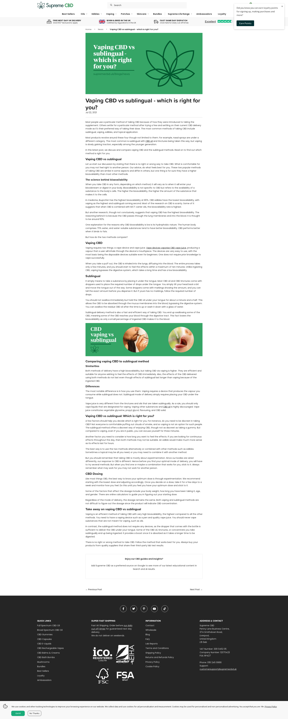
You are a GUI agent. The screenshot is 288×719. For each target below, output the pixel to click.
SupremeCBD (55, 5)
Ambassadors (204, 13)
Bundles (157, 13)
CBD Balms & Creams (48, 652)
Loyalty (222, 13)
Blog (148, 634)
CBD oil (149, 141)
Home (89, 29)
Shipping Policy (153, 652)
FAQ (148, 639)
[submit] (111, 5)
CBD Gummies (44, 634)
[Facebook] (123, 608)
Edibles (95, 13)
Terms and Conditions (157, 648)
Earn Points (245, 23)
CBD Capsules (44, 639)
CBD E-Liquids (44, 643)
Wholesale (151, 629)
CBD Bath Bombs (46, 657)
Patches (125, 13)
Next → (196, 589)
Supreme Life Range (179, 13)
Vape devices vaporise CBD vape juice (166, 247)
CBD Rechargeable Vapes (50, 648)
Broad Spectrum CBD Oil (50, 629)
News (100, 29)
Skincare (141, 13)
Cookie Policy (152, 666)
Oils (83, 13)
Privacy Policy (153, 661)
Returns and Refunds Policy (160, 657)
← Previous (94, 589)
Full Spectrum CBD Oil (48, 625)
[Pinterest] (144, 608)
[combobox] (147, 5)
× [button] (282, 6)
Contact (150, 625)
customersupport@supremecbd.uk (218, 669)
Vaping (110, 13)
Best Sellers (68, 13)
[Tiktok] (164, 608)
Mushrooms (43, 661)
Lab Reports (152, 643)
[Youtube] (154, 608)
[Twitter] (133, 608)
